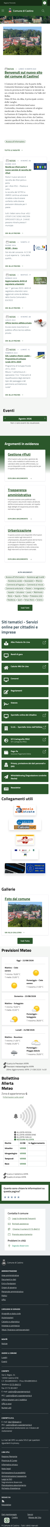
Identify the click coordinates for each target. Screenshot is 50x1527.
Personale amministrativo (12, 1291)
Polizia (25, 596)
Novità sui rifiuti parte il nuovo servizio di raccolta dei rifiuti (18, 169)
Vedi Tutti (25, 607)
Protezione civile (36, 596)
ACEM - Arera (11, 248)
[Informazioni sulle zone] (13, 1097)
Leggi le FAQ (7, 1479)
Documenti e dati (9, 1279)
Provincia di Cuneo (9, 1460)
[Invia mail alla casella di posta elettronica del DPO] (14, 1421)
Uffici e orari (7, 1403)
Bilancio (39, 581)
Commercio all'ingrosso (16, 585)
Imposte (11, 592)
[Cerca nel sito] (42, 11)
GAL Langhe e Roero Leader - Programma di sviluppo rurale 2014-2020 (18, 358)
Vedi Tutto (25, 940)
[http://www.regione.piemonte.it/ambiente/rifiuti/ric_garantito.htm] (25, 839)
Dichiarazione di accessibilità (13, 1472)
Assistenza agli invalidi (35, 577)
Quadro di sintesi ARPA (16, 1176)
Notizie (4, 1343)
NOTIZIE (11, 68)
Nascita (18, 596)
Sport (20, 600)
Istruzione (20, 592)
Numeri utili (6, 1407)
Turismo (39, 600)
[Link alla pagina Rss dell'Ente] (3, 1501)
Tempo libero (29, 600)
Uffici (4, 1299)
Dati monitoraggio (9, 1514)
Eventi (4, 1361)
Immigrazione (39, 588)
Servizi (30, 1514)
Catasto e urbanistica (10, 1321)
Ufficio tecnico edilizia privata (18, 322)
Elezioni (29, 588)
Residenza (11, 600)
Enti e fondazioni (9, 1283)
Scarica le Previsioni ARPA (17, 1063)
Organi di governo (9, 1287)
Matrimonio (38, 592)
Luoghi (4, 1357)
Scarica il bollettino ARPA (17, 1173)
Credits (15, 1517)
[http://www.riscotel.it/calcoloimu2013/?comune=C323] (25, 824)
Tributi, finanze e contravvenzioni (15, 1329)
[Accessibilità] (7, 1520)
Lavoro (28, 592)
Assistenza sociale (15, 581)
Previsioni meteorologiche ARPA (20, 1066)
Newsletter (6, 1504)
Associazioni (29, 581)
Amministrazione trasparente (14, 1476)
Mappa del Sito (34, 1517)
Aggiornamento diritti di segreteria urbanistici (16, 282)
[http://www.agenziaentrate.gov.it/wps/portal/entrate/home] (25, 810)
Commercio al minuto (35, 585)
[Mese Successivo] (44, 418)
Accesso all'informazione (15, 577)
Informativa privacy (10, 1464)
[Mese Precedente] (5, 418)
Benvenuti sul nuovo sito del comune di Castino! (23, 74)
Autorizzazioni (7, 1317)
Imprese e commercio (11, 1325)
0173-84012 (15, 1384)
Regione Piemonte (10, 3)
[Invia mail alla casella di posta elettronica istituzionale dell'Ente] (19, 1391)
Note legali (6, 1468)
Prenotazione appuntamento (14, 1485)
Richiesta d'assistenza (11, 1488)
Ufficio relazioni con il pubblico (14, 1399)
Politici (4, 1295)
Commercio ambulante (14, 588)
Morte (10, 596)
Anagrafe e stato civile (11, 1313)
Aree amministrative (10, 1275)
